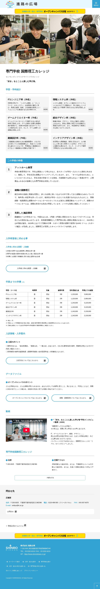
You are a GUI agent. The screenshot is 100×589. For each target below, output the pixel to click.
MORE (46, 109)
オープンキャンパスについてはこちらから (27, 398)
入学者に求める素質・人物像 (27, 268)
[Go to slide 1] (23, 61)
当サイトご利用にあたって (14, 570)
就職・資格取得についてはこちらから (73, 398)
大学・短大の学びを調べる (17, 566)
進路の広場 (50, 4)
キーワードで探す (14, 561)
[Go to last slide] (3, 39)
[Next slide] (46, 39)
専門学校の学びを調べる (38, 566)
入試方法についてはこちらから (27, 360)
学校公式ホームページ (15, 526)
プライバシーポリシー (31, 570)
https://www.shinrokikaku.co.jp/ (35, 554)
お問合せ (10, 511)
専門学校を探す (46, 561)
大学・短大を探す (30, 561)
